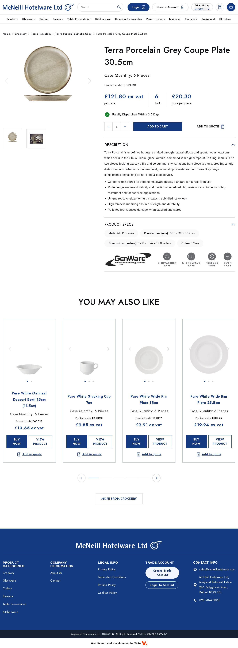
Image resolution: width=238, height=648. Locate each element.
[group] (29, 349)
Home (6, 34)
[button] (7, 81)
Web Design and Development (110, 643)
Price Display (202, 5)
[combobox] (100, 7)
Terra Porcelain (41, 34)
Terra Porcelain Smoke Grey (73, 34)
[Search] (119, 7)
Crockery (20, 34)
